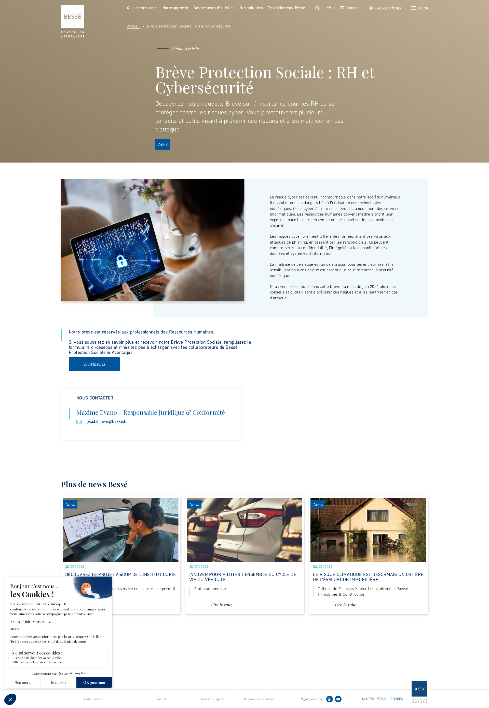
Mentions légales (213, 699)
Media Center (92, 699)
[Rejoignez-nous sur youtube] (338, 698)
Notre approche (175, 8)
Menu (423, 8)
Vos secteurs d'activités (214, 8)
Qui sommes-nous (142, 8)
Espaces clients (388, 8)
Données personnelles (259, 699)
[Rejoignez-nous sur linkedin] (329, 698)
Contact (352, 8)
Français (330, 8)
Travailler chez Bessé (286, 8)
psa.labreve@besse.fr (107, 421)
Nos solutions (251, 8)
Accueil (133, 26)
